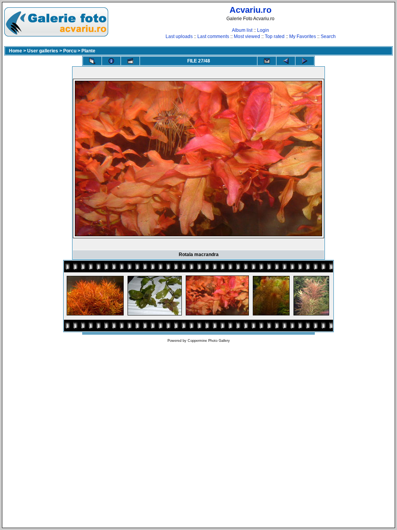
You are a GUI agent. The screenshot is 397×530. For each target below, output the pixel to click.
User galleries (42, 51)
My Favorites (302, 36)
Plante (88, 51)
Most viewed (247, 36)
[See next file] (304, 61)
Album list (242, 30)
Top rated (275, 36)
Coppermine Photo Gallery (209, 341)
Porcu (69, 51)
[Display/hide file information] (111, 61)
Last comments (213, 36)
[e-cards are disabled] (266, 61)
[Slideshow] (130, 61)
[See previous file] (285, 61)
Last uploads (179, 36)
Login (263, 30)
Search (328, 36)
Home (15, 51)
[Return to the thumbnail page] (92, 61)
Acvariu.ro (250, 10)
